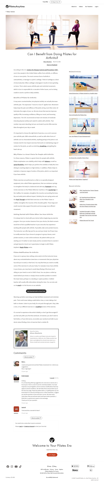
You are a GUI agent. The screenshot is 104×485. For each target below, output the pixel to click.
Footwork (48, 186)
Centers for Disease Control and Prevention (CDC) (42, 70)
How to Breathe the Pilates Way (78, 115)
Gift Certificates (45, 469)
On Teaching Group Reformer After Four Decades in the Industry (88, 199)
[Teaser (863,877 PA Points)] (16, 381)
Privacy (52, 469)
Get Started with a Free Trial (36, 291)
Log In (96, 6)
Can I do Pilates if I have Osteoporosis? (79, 136)
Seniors (13, 11)
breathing (43, 146)
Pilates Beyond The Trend (87, 220)
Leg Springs (52, 190)
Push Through (20, 199)
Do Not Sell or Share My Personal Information (52, 473)
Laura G (24, 407)
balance (47, 161)
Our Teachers (88, 6)
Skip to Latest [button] (28, 357)
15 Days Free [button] (55, 2)
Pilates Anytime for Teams (52, 471)
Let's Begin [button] (52, 455)
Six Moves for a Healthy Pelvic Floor (79, 158)
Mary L (23, 362)
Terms (56, 469)
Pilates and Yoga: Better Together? (78, 179)
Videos (81, 6)
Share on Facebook (52, 65)
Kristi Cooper (25, 376)
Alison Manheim (47, 61)
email (19, 285)
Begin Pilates (24, 247)
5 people (52, 378)
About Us (74, 6)
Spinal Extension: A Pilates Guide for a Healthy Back (83, 93)
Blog (8, 11)
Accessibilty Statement (52, 477)
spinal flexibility (19, 165)
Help (50, 466)
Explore (61, 469)
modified (39, 307)
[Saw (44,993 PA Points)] (16, 413)
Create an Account (29, 426)
